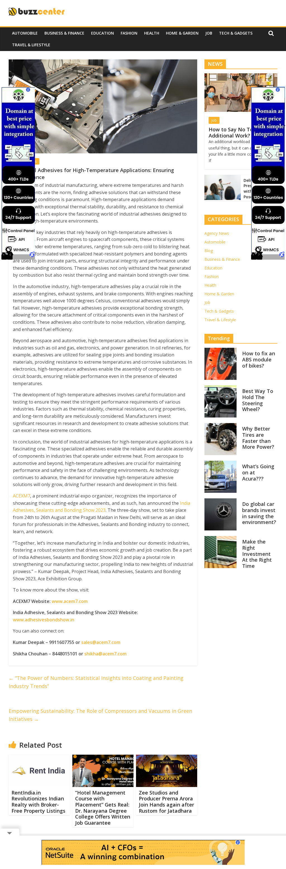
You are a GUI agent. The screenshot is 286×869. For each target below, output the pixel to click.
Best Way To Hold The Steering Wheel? (257, 400)
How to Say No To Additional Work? (231, 132)
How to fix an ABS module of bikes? (258, 359)
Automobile (25, 33)
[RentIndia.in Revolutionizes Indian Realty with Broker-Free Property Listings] (39, 758)
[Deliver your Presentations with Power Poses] (222, 177)
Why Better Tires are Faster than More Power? (258, 437)
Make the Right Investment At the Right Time (257, 553)
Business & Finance (64, 33)
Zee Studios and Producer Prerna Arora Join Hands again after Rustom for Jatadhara (166, 801)
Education (102, 33)
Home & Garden (182, 33)
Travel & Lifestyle (31, 44)
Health (151, 33)
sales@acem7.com (100, 642)
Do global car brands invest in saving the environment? (259, 513)
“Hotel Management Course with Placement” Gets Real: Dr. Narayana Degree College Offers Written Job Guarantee (102, 807)
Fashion (129, 33)
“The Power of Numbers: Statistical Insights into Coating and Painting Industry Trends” (96, 682)
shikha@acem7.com (105, 654)
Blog (208, 250)
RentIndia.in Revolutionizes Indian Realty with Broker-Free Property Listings (38, 801)
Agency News (216, 233)
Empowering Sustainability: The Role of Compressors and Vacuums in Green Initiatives (100, 715)
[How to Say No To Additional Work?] (241, 76)
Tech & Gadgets (235, 33)
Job (208, 33)
